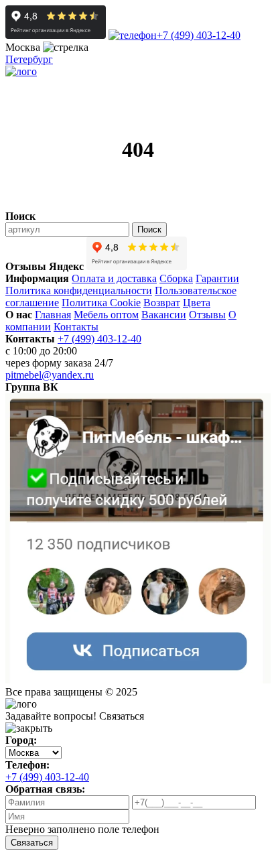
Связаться (32, 843)
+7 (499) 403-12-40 (198, 35)
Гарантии (217, 278)
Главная (53, 314)
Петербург (29, 59)
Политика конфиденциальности (78, 290)
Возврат (161, 302)
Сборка (176, 278)
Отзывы (207, 314)
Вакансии (163, 314)
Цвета (196, 302)
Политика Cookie (101, 302)
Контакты (76, 326)
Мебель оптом (106, 314)
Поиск (149, 229)
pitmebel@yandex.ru (49, 375)
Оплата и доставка (114, 278)
